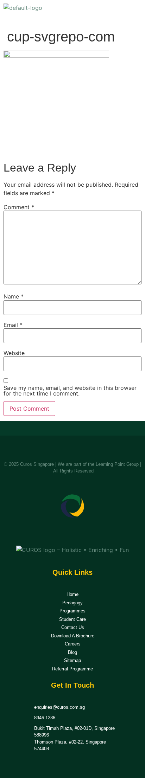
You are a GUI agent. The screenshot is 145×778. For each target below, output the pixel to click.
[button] (133, 13)
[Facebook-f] (64, 532)
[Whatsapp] (81, 532)
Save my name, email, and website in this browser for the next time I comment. (70, 390)
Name (14, 296)
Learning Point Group (117, 464)
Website (14, 353)
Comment (19, 207)
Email (13, 325)
